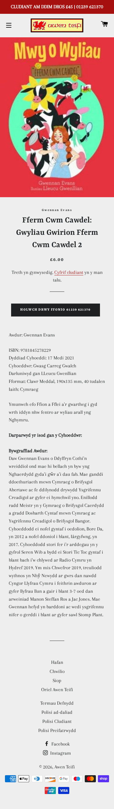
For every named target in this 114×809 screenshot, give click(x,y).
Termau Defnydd (57, 703)
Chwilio (57, 671)
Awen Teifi (64, 767)
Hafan (57, 662)
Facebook (60, 744)
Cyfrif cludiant (68, 272)
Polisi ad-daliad (57, 712)
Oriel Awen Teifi (57, 689)
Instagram (60, 753)
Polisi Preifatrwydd (57, 730)
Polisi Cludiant (57, 721)
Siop (57, 680)
